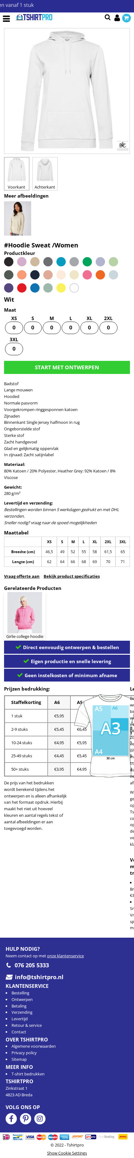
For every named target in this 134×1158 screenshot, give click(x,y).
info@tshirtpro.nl (39, 977)
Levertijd (20, 1019)
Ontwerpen (22, 999)
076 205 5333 (32, 965)
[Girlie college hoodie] (24, 613)
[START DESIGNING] (67, 367)
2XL (108, 318)
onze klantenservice (65, 956)
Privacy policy (24, 1052)
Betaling (19, 1006)
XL (89, 318)
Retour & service (27, 1025)
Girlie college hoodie (24, 636)
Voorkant (16, 187)
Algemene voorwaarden (34, 1046)
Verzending (22, 1012)
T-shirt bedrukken (28, 1074)
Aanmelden (118, 18)
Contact (19, 1032)
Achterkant (45, 187)
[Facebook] (11, 1118)
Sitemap (19, 1059)
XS (14, 318)
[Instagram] (39, 1118)
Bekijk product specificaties (72, 576)
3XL (14, 339)
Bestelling (20, 993)
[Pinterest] (25, 1118)
